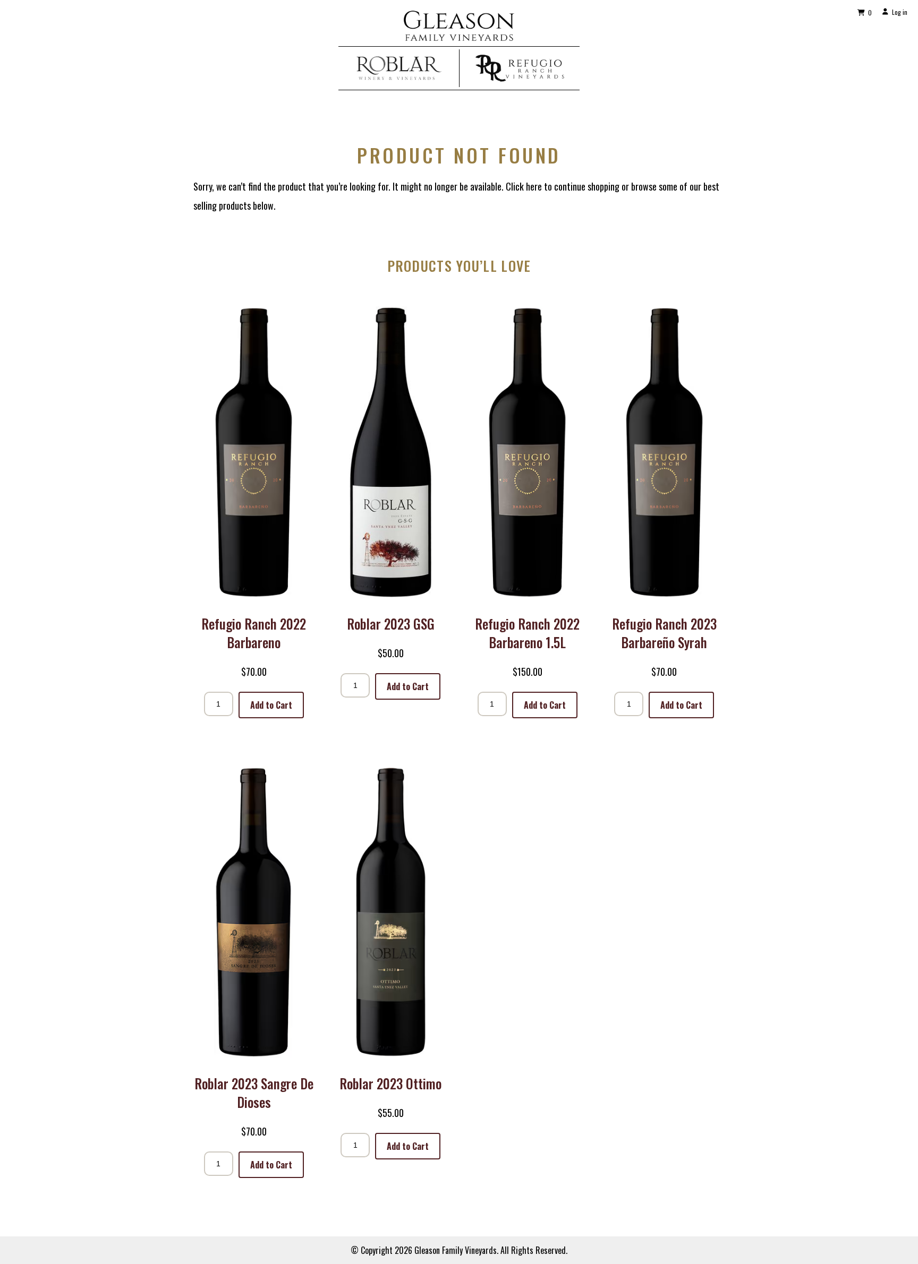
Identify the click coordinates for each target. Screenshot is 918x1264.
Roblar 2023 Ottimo (390, 1083)
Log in (899, 11)
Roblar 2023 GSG (391, 623)
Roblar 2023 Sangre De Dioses (253, 1092)
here (534, 186)
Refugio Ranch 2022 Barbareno (253, 633)
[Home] (459, 37)
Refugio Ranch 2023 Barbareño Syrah (664, 633)
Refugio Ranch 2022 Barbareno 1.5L (527, 633)
